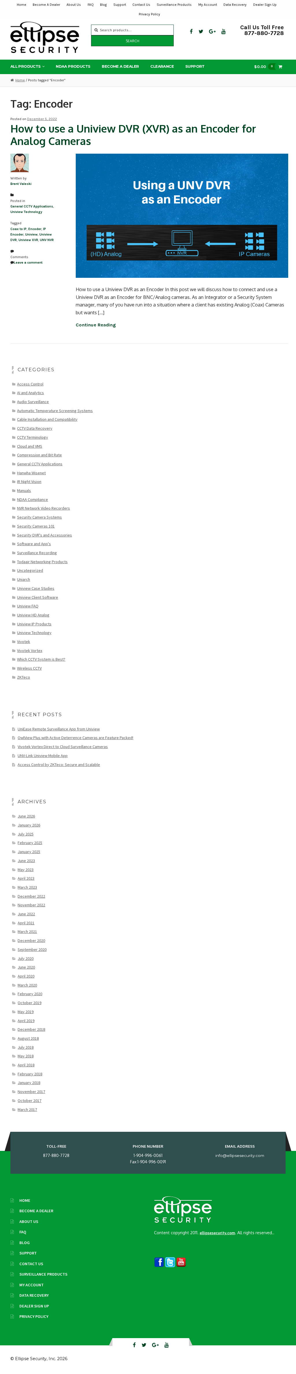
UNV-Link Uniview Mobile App (43, 755)
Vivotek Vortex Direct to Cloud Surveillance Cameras (63, 746)
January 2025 (29, 851)
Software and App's (34, 543)
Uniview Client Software (37, 597)
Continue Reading (96, 325)
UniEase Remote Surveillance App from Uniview (59, 729)
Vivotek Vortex (29, 650)
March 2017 (27, 1109)
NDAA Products (73, 66)
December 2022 (31, 896)
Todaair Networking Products (42, 561)
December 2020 (31, 940)
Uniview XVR (28, 240)
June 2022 (26, 913)
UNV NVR (47, 240)
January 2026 (29, 825)
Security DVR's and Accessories (44, 535)
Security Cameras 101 (36, 526)
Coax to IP (18, 229)
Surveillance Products (174, 5)
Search (132, 41)
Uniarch (23, 579)
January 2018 (29, 1082)
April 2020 (26, 976)
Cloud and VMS (29, 446)
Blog (103, 5)
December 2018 (31, 1029)
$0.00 (263, 66)
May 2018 (26, 1056)
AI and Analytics (30, 392)
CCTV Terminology (32, 437)
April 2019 (26, 1020)
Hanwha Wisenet (31, 472)
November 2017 (31, 1091)
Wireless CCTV (29, 668)
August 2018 (28, 1038)
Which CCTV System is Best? (41, 659)
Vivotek (23, 641)
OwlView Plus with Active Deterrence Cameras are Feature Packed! (75, 737)
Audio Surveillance (33, 401)
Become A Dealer (46, 5)
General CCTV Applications (31, 206)
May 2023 (26, 869)
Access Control (30, 384)
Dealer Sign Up (265, 5)
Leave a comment (28, 262)
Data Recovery (235, 5)
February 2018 (30, 1074)
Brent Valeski (21, 184)
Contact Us (141, 5)
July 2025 (26, 834)
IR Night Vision (29, 481)
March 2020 (27, 985)
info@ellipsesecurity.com (239, 1155)
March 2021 (27, 931)
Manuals (24, 490)
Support (119, 5)
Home (21, 5)
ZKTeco (23, 677)
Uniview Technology (26, 212)
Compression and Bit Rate (39, 455)
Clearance (162, 66)
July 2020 (26, 958)
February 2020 (30, 993)
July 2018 (26, 1047)
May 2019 (26, 1011)
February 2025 (30, 842)
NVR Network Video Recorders (43, 508)
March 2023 (27, 887)
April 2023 (26, 878)
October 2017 (29, 1100)
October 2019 (29, 1002)
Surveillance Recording (37, 552)
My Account (207, 5)
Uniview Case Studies (35, 588)
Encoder (34, 229)
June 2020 (26, 967)
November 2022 (31, 905)
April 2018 (26, 1065)
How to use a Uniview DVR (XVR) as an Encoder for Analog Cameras (133, 135)
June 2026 (26, 816)
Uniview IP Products (34, 624)
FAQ (91, 5)
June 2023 (26, 860)
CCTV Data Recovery (34, 428)
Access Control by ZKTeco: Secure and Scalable (59, 764)
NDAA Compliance (32, 499)
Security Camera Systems (39, 517)
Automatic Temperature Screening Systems (55, 410)
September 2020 (32, 949)
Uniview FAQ (27, 606)
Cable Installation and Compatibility (47, 419)
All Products (25, 66)
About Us (73, 5)
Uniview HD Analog (33, 615)
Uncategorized (30, 570)
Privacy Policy (149, 14)
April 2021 (26, 922)
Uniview (31, 234)
